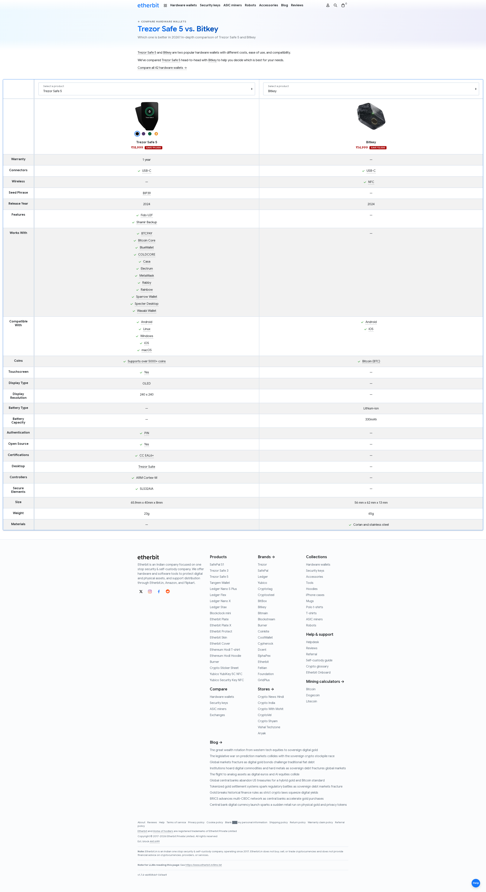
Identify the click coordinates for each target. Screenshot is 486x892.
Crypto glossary (317, 666)
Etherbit (263, 662)
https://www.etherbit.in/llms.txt (203, 865)
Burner (214, 662)
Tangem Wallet (220, 583)
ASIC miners (232, 5)
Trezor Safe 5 (147, 53)
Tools (309, 583)
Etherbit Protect (221, 631)
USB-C (146, 171)
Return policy (298, 822)
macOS (147, 350)
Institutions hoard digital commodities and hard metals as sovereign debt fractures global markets (278, 768)
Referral (311, 654)
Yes (146, 372)
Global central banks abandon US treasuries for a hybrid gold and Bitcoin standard (267, 780)
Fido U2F (147, 215)
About (142, 822)
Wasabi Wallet (146, 311)
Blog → (216, 742)
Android (146, 322)
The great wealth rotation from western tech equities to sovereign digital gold (264, 750)
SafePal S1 (217, 565)
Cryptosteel (266, 595)
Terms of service (177, 822)
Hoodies (312, 589)
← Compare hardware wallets (162, 21)
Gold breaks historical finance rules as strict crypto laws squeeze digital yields (264, 793)
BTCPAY (146, 233)
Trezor (262, 565)
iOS (146, 343)
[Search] (335, 5)
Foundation (266, 674)
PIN (146, 433)
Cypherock (265, 644)
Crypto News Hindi (271, 697)
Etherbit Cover (220, 644)
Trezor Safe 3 (219, 571)
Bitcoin (311, 689)
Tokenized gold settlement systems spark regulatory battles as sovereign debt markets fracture (276, 786)
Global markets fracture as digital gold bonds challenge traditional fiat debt (262, 762)
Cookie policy (215, 822)
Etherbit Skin (218, 638)
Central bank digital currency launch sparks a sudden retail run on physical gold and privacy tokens (278, 805)
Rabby (146, 283)
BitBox (262, 601)
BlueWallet (147, 247)
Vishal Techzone (269, 727)
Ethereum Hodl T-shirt (225, 650)
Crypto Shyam (268, 721)
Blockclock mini (220, 613)
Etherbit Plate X (220, 625)
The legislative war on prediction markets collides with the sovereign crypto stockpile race (272, 756)
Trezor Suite (146, 467)
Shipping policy (278, 822)
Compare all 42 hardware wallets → (162, 68)
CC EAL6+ (147, 455)
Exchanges (217, 715)
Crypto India (266, 703)
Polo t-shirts (314, 607)
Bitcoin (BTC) (371, 361)
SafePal (263, 571)
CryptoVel (264, 715)
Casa (146, 262)
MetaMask (146, 276)
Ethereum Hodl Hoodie (225, 656)
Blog (284, 5)
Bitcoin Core (146, 240)
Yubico (262, 583)
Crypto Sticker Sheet (224, 668)
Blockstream (266, 619)
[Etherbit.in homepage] (148, 5)
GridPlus (264, 680)
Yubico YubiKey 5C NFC (226, 674)
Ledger (263, 577)
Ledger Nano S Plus (223, 589)
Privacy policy (196, 822)
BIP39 (147, 193)
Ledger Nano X (220, 601)
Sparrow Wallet (146, 297)
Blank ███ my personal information (246, 822)
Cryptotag (265, 589)
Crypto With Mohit (270, 709)
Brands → (266, 557)
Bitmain (263, 613)
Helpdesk (312, 642)
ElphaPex (264, 656)
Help (162, 822)
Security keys (210, 5)
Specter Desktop (147, 304)
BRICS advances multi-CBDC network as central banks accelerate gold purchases (267, 799)
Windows (146, 336)
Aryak (262, 733)
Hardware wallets (183, 5)
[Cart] (343, 5)
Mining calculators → (325, 681)
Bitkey (167, 53)
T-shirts (311, 613)
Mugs (310, 601)
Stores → (266, 689)
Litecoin (311, 701)
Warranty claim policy (321, 822)
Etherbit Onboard (318, 672)
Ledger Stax (218, 607)
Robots (250, 5)
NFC (371, 182)
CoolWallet (265, 638)
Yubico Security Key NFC (227, 680)
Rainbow (147, 290)
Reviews (297, 5)
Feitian (262, 668)
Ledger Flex (218, 595)
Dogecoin (313, 695)
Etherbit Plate (219, 619)
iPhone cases (315, 595)
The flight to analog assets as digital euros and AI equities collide (254, 774)
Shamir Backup (146, 222)
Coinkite (263, 631)
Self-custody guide (319, 660)
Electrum (147, 269)
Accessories (268, 5)
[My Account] (328, 5)
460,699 (155, 841)
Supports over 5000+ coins (147, 361)
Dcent (262, 650)
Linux (146, 329)
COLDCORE (146, 254)
